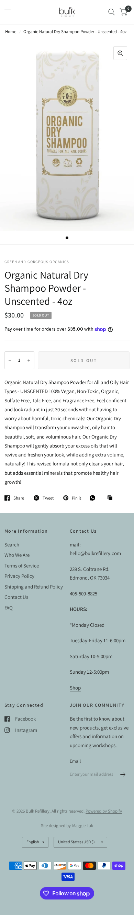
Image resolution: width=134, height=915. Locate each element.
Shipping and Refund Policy (33, 586)
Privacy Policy (19, 576)
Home (10, 31)
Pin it (76, 498)
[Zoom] (120, 53)
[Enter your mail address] (123, 774)
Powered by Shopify (104, 811)
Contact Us (16, 597)
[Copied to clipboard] (111, 498)
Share (18, 498)
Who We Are (17, 555)
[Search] (111, 12)
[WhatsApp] (94, 498)
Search (11, 544)
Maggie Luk (82, 825)
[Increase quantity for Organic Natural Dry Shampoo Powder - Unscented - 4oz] (29, 360)
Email (75, 761)
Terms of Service (21, 565)
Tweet (48, 498)
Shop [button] (75, 687)
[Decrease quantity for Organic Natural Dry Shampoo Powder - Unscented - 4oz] (10, 360)
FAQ (8, 607)
